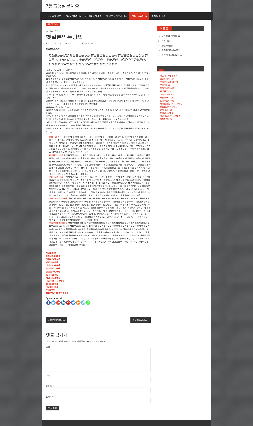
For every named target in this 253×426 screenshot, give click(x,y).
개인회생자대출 (93, 16)
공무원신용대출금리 (171, 50)
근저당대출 (165, 85)
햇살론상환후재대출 (116, 16)
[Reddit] (73, 302)
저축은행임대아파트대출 (171, 103)
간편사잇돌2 (167, 45)
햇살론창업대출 (56, 155)
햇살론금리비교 (167, 91)
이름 (49, 375)
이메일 (50, 386)
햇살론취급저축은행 (169, 82)
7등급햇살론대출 (62, 5)
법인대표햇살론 (167, 79)
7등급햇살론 (54, 16)
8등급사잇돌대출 (57, 320)
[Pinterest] (68, 302)
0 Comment (72, 43)
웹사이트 (50, 396)
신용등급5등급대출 (168, 107)
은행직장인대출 (56, 177)
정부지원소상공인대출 (172, 55)
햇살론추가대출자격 (58, 223)
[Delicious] (83, 302)
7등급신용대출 (73, 16)
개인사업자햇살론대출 (170, 116)
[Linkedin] (63, 302)
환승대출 (53, 137)
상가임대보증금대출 (171, 36)
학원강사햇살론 (167, 88)
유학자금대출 (166, 110)
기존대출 (166, 41)
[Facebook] (48, 302)
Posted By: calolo (54, 43)
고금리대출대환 (167, 94)
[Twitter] (53, 302)
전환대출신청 (166, 119)
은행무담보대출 (167, 100)
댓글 (48, 346)
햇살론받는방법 (90, 43)
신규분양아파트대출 (58, 198)
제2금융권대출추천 (168, 76)
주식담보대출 (158, 16)
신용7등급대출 (139, 16)
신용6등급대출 (166, 113)
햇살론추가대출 (140, 320)
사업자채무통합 (167, 97)
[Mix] (78, 302)
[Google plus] (58, 302)
